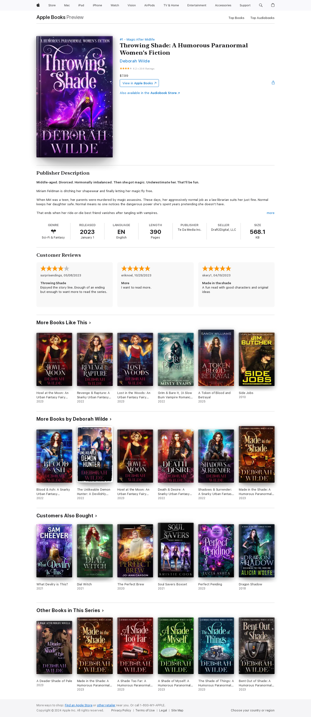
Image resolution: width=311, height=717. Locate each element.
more (271, 213)
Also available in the (148, 93)
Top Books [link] (236, 18)
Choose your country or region (253, 710)
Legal (163, 710)
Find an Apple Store (79, 705)
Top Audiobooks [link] (262, 18)
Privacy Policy (121, 710)
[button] (261, 5)
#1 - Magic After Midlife (137, 39)
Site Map (177, 710)
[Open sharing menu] (273, 83)
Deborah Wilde (135, 60)
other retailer (106, 705)
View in (137, 83)
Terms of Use (145, 710)
